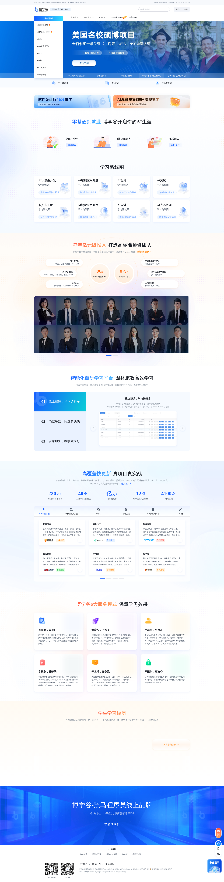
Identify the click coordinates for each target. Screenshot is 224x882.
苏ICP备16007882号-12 (141, 869)
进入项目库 (126, 483)
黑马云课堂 (137, 854)
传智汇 (125, 854)
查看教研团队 (143, 252)
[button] (108, 355)
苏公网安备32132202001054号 (162, 869)
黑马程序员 (96, 854)
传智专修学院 (111, 854)
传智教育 (83, 854)
